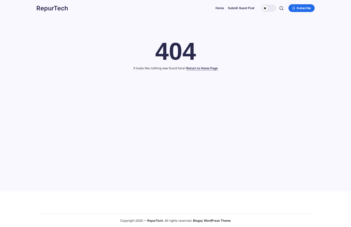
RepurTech (52, 8)
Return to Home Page (202, 68)
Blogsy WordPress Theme (212, 221)
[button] (268, 8)
